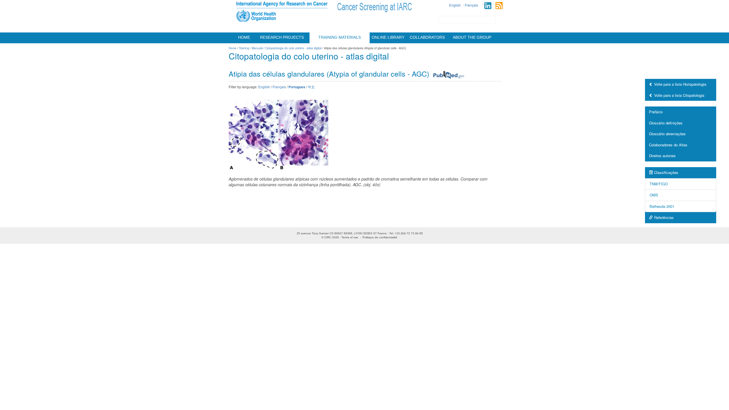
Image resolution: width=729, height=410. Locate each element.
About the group (472, 37)
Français (471, 5)
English (455, 5)
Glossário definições (666, 123)
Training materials (339, 37)
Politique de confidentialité (380, 237)
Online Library (388, 37)
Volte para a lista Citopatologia (679, 95)
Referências (664, 217)
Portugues (296, 87)
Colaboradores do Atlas (668, 144)
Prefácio (656, 111)
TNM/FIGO (659, 183)
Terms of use (349, 237)
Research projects (282, 37)
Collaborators (427, 37)
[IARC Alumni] (488, 5)
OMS (654, 195)
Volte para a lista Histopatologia (680, 84)
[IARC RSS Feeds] (499, 5)
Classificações (666, 172)
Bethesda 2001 (662, 206)
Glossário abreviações (667, 133)
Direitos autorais (662, 155)
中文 (311, 86)
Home (244, 37)
